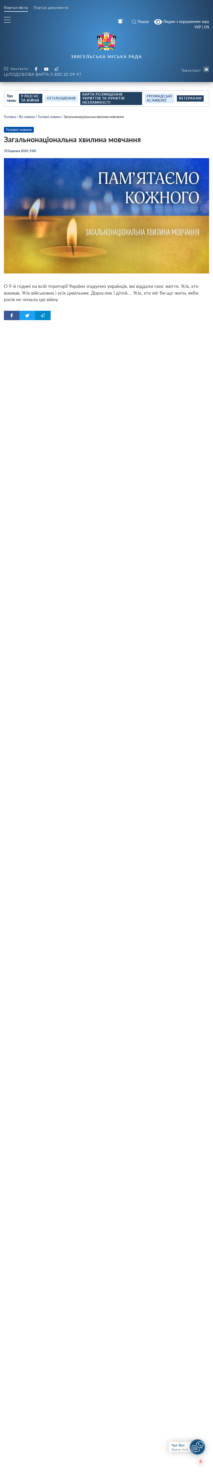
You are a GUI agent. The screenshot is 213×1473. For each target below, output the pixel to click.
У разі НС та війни (30, 98)
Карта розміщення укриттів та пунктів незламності (103, 98)
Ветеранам (190, 98)
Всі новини (27, 117)
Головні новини (49, 117)
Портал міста (16, 8)
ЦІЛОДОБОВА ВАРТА (43, 74)
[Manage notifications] (201, 1461)
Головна (10, 117)
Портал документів (51, 8)
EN (206, 27)
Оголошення (61, 98)
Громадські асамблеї (159, 98)
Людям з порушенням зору (185, 21)
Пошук (143, 21)
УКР (197, 27)
